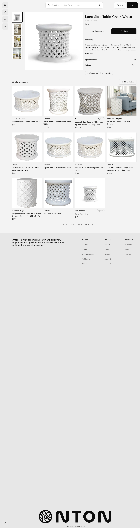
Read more (89, 53)
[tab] (17, 17)
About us (106, 244)
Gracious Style (91, 21)
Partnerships (107, 259)
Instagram (128, 244)
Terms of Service (80, 526)
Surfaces (85, 244)
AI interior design (88, 254)
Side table (66, 225)
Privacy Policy (69, 526)
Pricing (84, 264)
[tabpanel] (54, 41)
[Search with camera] (99, 5)
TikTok (127, 249)
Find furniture (86, 259)
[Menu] (5, 26)
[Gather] (5, 12)
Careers (106, 249)
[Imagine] (5, 19)
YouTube (128, 254)
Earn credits (107, 264)
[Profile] (5, 523)
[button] (54, 41)
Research (106, 254)
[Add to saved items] (38, 90)
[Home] (5, 5)
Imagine (84, 249)
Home (57, 225)
